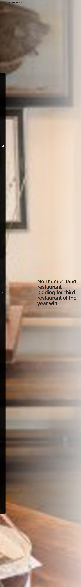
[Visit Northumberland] (15, 2)
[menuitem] (50, 2)
